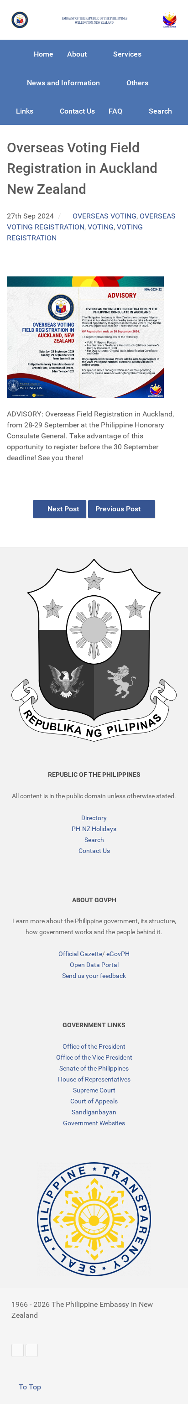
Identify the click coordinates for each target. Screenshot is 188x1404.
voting (101, 227)
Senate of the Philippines (94, 1068)
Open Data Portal (94, 964)
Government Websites (94, 1123)
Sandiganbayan (94, 1112)
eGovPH (118, 953)
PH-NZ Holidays (94, 828)
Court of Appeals (94, 1101)
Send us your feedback (94, 975)
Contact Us (94, 850)
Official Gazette (80, 953)
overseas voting (104, 216)
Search (94, 839)
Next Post (62, 508)
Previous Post (118, 508)
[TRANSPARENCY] (94, 1219)
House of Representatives (94, 1079)
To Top (29, 1387)
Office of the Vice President (94, 1057)
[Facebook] (32, 1350)
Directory (94, 818)
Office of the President (94, 1046)
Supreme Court (94, 1090)
